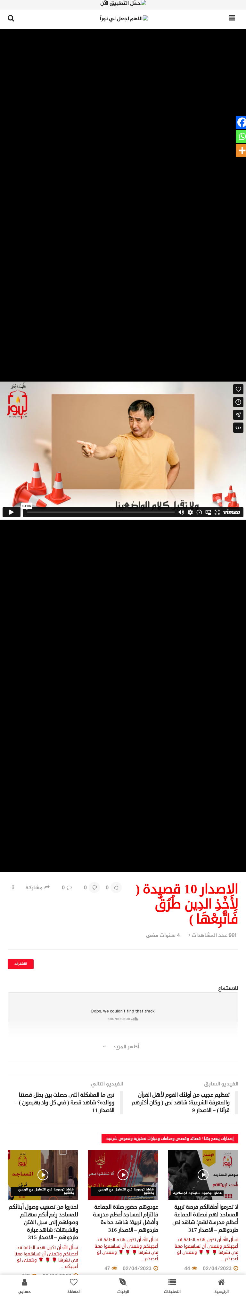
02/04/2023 (218, 1268)
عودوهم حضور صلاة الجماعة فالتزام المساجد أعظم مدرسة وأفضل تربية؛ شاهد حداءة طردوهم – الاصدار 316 (125, 1218)
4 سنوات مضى (163, 935)
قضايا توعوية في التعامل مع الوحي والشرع (126, 1191)
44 (187, 1268)
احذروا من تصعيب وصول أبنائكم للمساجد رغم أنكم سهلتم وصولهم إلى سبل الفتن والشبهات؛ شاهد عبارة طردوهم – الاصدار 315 (43, 1222)
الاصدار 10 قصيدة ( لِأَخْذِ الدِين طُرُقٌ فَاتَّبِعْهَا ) (142, 1055)
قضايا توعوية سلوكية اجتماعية (197, 1193)
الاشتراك (20, 964)
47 (107, 1268)
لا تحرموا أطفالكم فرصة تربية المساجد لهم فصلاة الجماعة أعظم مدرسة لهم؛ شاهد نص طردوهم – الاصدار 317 (205, 1218)
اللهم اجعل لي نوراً (216, 1055)
